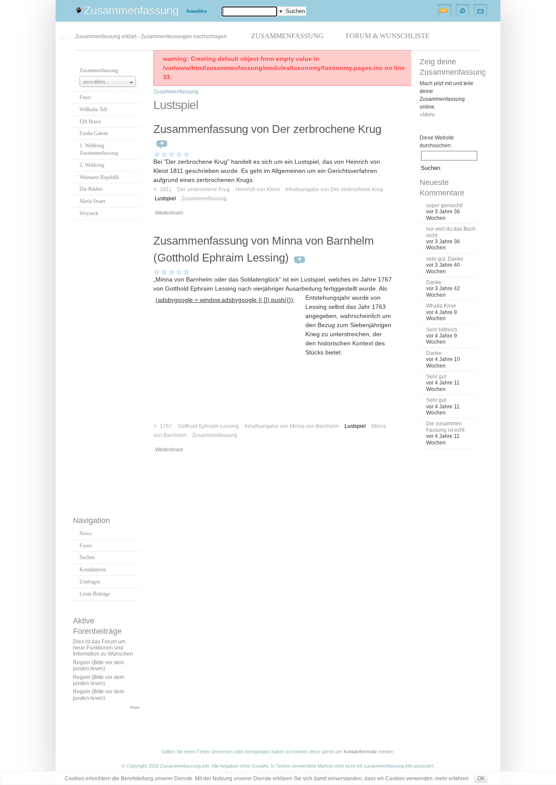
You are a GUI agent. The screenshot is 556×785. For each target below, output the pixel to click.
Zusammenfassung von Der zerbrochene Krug (267, 129)
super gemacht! (444, 205)
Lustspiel (165, 198)
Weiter (135, 707)
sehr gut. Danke (444, 259)
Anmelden (196, 10)
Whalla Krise (441, 306)
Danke (434, 282)
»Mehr (427, 115)
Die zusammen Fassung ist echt (445, 427)
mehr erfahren (452, 778)
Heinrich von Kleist (257, 189)
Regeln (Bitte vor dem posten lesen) (98, 665)
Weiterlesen (169, 213)
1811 (166, 189)
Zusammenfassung (131, 10)
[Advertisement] (107, 365)
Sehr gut (436, 377)
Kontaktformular (360, 751)
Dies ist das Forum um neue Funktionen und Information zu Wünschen (103, 648)
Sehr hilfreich (441, 330)
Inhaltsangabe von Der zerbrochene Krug (334, 189)
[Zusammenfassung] (463, 10)
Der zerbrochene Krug (203, 189)
